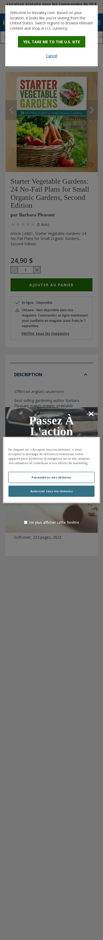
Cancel (51, 55)
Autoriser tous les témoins (51, 491)
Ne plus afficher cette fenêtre (54, 522)
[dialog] (51, 35)
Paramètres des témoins (51, 477)
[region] (52, 470)
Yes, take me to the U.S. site (51, 41)
